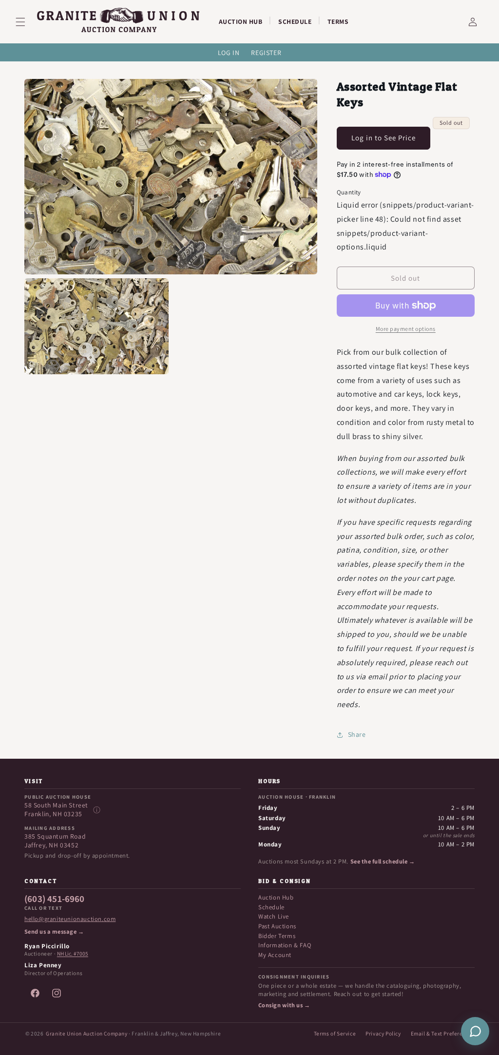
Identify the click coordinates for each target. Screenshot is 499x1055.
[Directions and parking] (96, 810)
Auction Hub (276, 897)
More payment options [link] (406, 328)
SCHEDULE (294, 21)
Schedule (271, 907)
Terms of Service (335, 1033)
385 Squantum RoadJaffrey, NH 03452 (55, 840)
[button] (26, 22)
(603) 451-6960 (54, 899)
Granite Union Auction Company (86, 1033)
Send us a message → (54, 932)
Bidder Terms (276, 936)
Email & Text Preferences (443, 1033)
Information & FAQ (284, 945)
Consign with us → (284, 1005)
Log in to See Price (383, 137)
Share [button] (357, 734)
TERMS (338, 21)
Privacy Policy (383, 1033)
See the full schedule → (382, 861)
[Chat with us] (475, 1031)
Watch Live (273, 916)
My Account (274, 955)
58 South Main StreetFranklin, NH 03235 (56, 809)
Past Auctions (277, 926)
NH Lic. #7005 (72, 953)
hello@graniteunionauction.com (69, 919)
